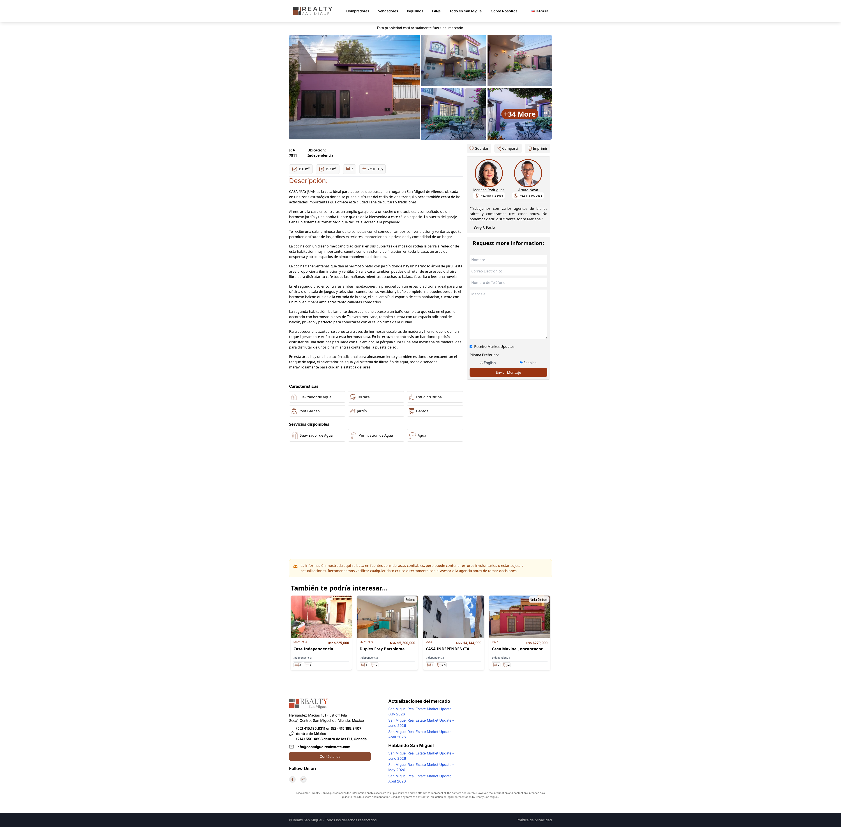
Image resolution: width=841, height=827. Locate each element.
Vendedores (388, 11)
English (490, 362)
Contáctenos (330, 756)
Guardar (482, 148)
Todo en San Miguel (465, 11)
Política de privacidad (534, 820)
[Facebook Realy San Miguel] (292, 779)
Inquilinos (415, 11)
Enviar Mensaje (508, 372)
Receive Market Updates (494, 346)
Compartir (510, 148)
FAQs (436, 11)
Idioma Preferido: (484, 354)
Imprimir (540, 148)
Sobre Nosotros (504, 11)
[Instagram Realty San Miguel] (303, 779)
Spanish (530, 362)
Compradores (357, 11)
